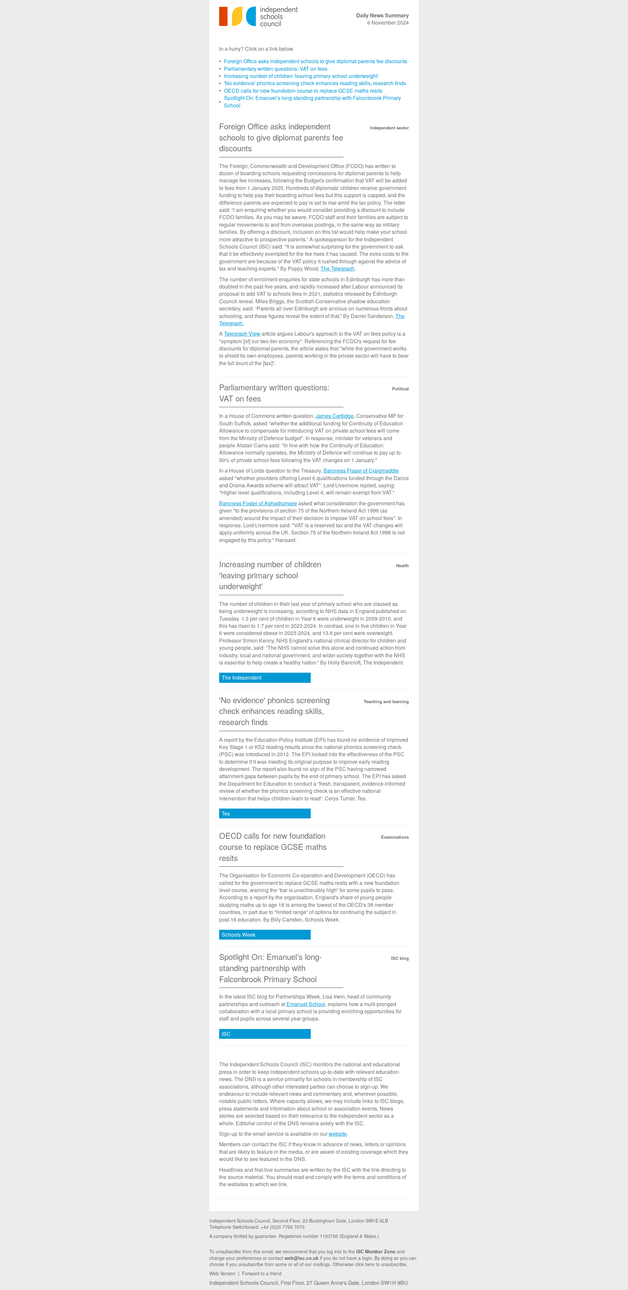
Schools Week (238, 934)
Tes (226, 813)
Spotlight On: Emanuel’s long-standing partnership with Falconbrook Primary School (312, 101)
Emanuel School (306, 1004)
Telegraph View (242, 333)
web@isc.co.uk (302, 1258)
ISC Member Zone (375, 1251)
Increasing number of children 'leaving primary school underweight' (301, 76)
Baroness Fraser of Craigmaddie (361, 470)
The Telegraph (337, 268)
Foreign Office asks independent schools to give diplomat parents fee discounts (315, 61)
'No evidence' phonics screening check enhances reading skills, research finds (315, 83)
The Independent (241, 677)
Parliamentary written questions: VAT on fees (275, 68)
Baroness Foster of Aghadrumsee (258, 503)
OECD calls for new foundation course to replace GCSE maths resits (303, 90)
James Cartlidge (335, 416)
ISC (226, 1034)
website (338, 1133)
